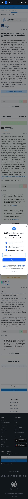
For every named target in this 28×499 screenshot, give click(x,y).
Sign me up (14, 260)
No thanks (14, 271)
